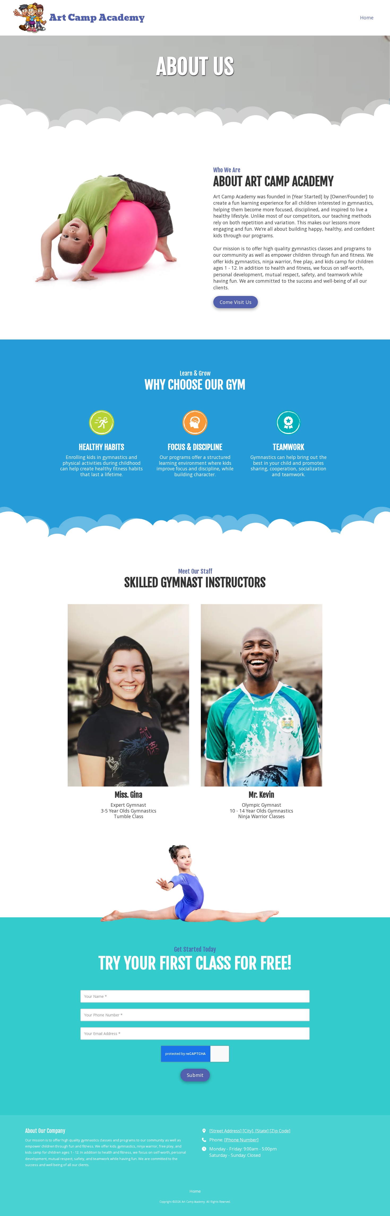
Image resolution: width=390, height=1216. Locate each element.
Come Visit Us (236, 302)
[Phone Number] (241, 1140)
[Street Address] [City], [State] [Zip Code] (249, 1131)
